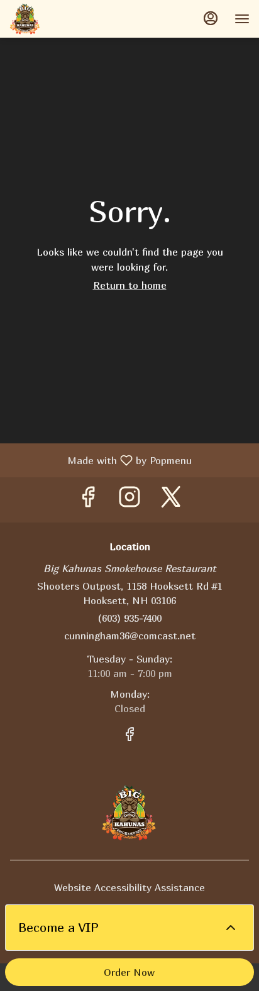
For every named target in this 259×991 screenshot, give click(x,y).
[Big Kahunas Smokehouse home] (66, 19)
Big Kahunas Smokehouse (129, 812)
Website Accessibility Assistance (129, 887)
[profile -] (210, 18)
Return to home (130, 285)
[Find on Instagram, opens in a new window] (129, 500)
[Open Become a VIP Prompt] (231, 927)
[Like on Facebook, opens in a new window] (88, 500)
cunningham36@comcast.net (130, 635)
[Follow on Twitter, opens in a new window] (171, 500)
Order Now (129, 972)
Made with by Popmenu (100, 460)
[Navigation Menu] (242, 19)
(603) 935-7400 (130, 618)
